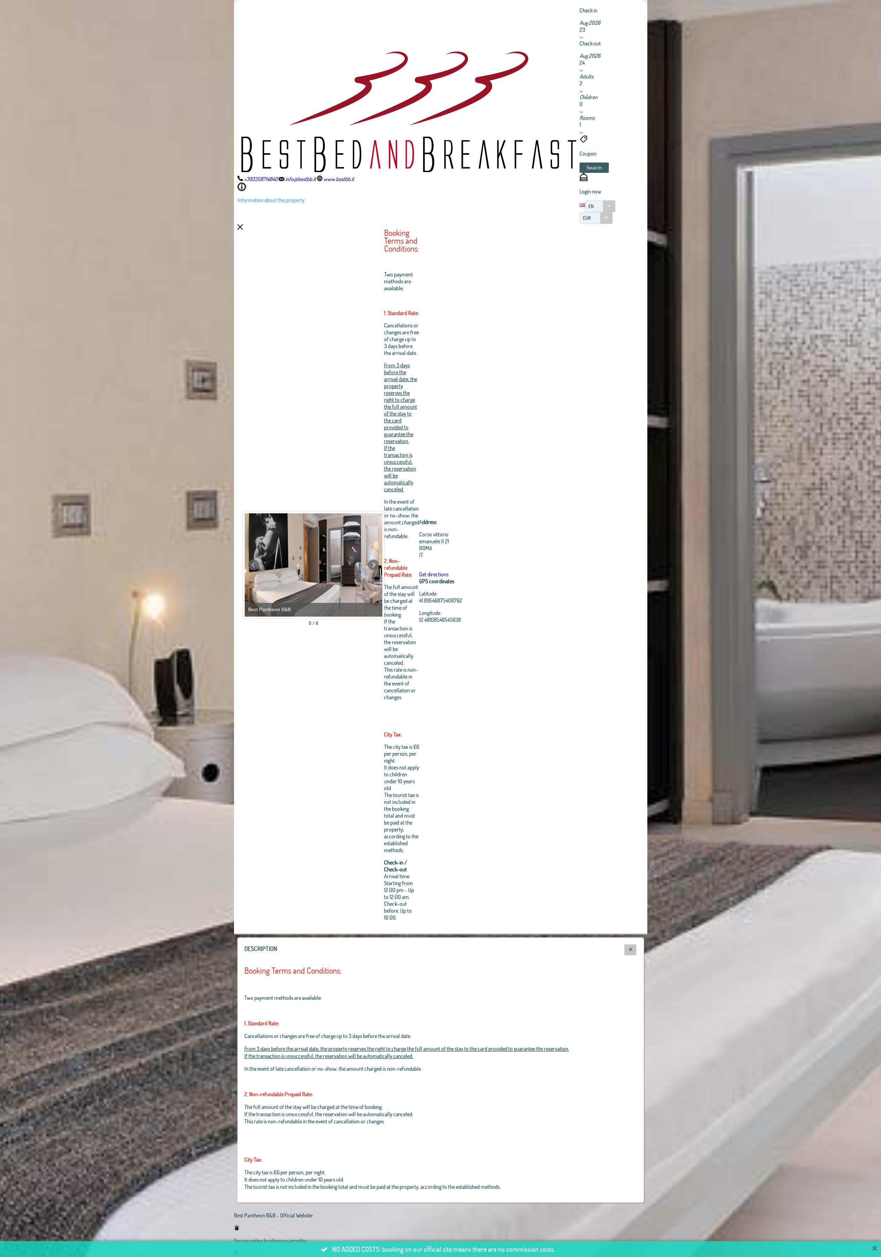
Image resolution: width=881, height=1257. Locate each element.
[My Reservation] (584, 178)
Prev (253, 564)
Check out (590, 43)
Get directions (433, 574)
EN (591, 206)
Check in (588, 10)
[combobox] (600, 206)
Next (373, 564)
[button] (594, 168)
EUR (587, 217)
